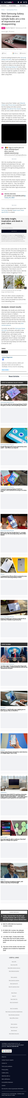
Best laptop (23, 5)
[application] (14, 133)
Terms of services (18, 235)
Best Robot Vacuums (14, 1033)
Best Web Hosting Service (14, 968)
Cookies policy (5, 1072)
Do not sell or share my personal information (12, 1088)
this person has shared (14, 109)
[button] (26, 2)
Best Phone (14, 993)
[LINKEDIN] (3, 359)
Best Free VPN (14, 964)
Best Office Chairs (14, 1018)
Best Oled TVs (14, 999)
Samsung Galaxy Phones (12, 9)
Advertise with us (6, 1076)
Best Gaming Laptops (14, 980)
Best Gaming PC (14, 983)
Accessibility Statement (7, 1082)
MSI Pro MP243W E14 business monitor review (12, 925)
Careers (3, 1085)
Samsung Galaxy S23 (11, 67)
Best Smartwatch (14, 1002)
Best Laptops (14, 977)
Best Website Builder (14, 971)
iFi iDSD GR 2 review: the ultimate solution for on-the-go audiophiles (13, 931)
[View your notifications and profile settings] (18, 2)
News (3, 28)
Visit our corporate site (12, 1046)
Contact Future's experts (7, 1060)
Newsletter (24, 53)
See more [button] (14, 159)
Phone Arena (12, 105)
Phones (3, 9)
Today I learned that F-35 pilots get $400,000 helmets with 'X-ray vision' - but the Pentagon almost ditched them (14, 917)
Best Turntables (14, 1008)
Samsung (4, 210)
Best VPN (14, 961)
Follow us (16, 53)
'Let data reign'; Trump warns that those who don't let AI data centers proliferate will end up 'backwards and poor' (14, 939)
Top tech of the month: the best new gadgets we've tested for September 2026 (14, 948)
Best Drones (14, 1030)
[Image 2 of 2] (23, 282)
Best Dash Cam (14, 1027)
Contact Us (4, 1063)
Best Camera (14, 1024)
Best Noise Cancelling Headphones (14, 1011)
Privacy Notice (20, 236)
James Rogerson (11, 28)
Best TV (14, 996)
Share (5, 53)
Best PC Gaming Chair (14, 986)
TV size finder (12, 5)
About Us (4, 1057)
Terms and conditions (7, 1066)
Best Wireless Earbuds (14, 1015)
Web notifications (6, 1079)
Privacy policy (5, 1069)
